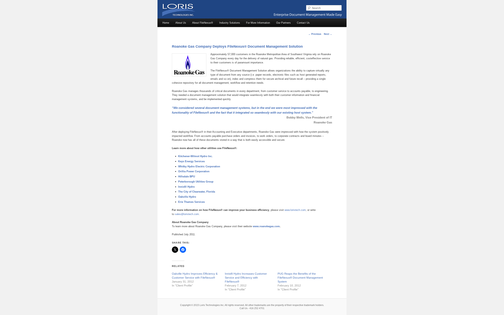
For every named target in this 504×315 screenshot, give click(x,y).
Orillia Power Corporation (193, 171)
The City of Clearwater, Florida (196, 191)
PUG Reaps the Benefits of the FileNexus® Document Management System (300, 277)
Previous (314, 34)
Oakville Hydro (187, 196)
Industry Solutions (229, 22)
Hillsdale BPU (186, 176)
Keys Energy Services (191, 161)
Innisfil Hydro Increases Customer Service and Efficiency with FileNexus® (246, 277)
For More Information (258, 22)
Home (165, 22)
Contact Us (303, 22)
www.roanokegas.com (266, 226)
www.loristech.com (295, 209)
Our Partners (283, 22)
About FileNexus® (202, 22)
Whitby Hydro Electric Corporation (199, 166)
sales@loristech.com (187, 214)
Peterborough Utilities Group (195, 181)
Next (328, 34)
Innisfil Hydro (186, 186)
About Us (180, 22)
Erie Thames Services (191, 201)
